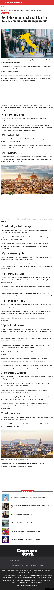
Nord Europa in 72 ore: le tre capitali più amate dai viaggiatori (24, 523)
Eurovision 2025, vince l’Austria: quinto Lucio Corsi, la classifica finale (25, 539)
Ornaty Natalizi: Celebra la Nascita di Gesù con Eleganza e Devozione (25, 531)
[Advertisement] (27, 93)
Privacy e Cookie (14, 560)
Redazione (13, 562)
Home (2, 10)
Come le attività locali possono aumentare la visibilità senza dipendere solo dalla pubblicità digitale (30, 506)
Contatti (13, 563)
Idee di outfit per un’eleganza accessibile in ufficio (21, 514)
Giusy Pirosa (6, 27)
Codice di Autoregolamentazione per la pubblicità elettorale (27, 565)
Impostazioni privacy (49, 588)
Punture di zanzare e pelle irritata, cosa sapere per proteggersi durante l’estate (28, 498)
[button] (52, 7)
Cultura (6, 10)
